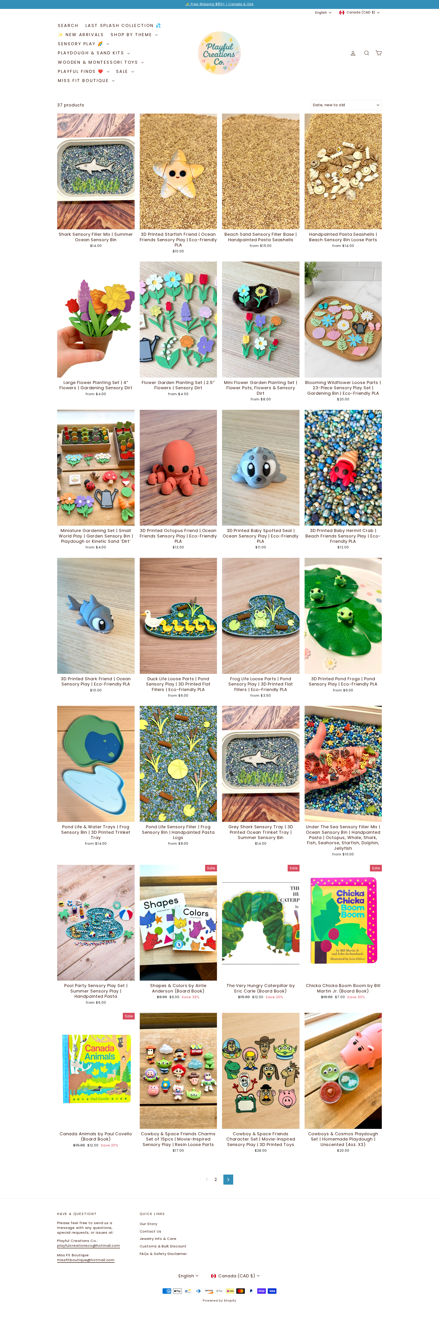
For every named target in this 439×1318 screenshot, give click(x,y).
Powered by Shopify (219, 1300)
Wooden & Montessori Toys (99, 62)
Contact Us (150, 1231)
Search (68, 25)
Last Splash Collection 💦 (124, 25)
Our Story (148, 1223)
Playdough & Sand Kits (92, 53)
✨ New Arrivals (81, 34)
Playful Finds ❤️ (82, 71)
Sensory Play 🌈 (81, 44)
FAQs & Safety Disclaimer (163, 1253)
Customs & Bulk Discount (163, 1246)
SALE (123, 71)
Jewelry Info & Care (158, 1238)
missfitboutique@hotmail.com (86, 1259)
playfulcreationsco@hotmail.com (88, 1245)
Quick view (96, 224)
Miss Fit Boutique (84, 80)
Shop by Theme (132, 34)
